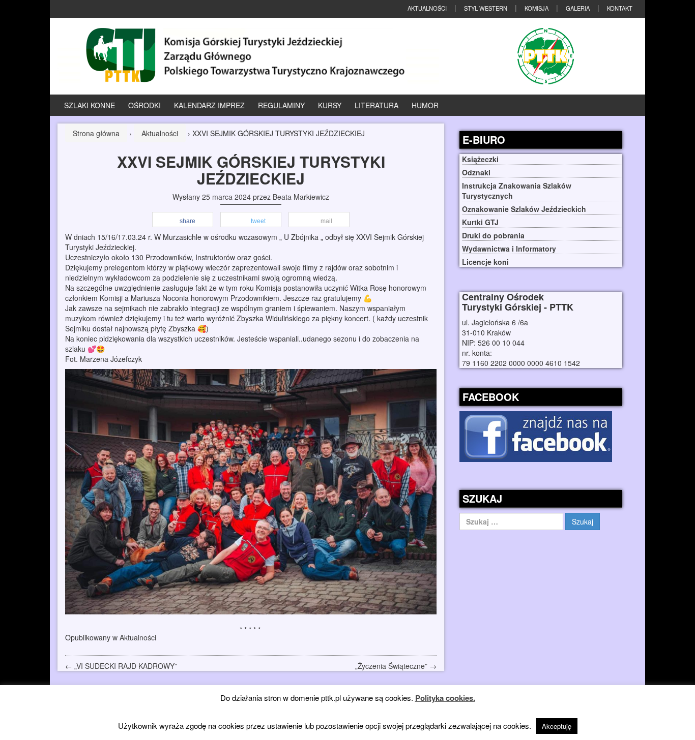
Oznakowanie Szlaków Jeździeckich (524, 209)
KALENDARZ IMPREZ (209, 105)
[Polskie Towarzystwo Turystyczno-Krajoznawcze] (546, 56)
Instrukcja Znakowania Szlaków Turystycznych (516, 190)
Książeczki (480, 159)
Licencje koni (485, 262)
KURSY (329, 105)
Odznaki (476, 172)
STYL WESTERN (485, 8)
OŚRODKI (144, 105)
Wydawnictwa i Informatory (509, 248)
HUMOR (425, 105)
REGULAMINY (281, 105)
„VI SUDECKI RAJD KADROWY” (121, 666)
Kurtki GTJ (480, 222)
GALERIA (578, 8)
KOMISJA (536, 8)
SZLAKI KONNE (89, 105)
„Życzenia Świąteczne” (396, 666)
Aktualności (159, 133)
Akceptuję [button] (556, 726)
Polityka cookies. (445, 697)
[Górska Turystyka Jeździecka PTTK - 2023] (248, 55)
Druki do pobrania (493, 235)
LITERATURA (376, 105)
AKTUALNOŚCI (427, 8)
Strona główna (96, 133)
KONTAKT (619, 8)
